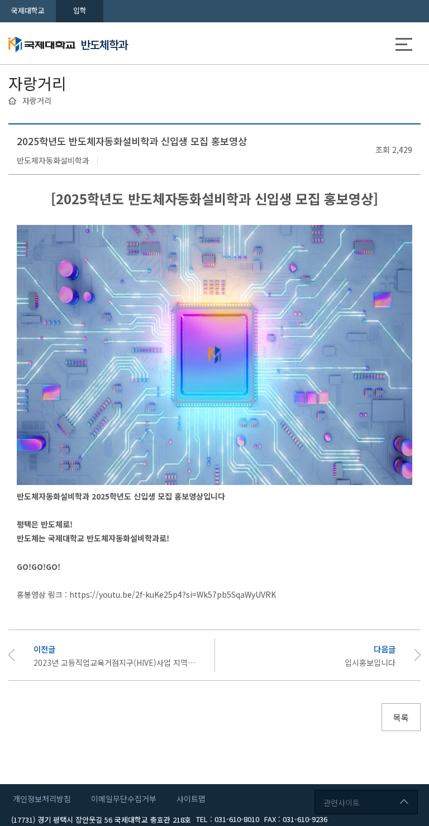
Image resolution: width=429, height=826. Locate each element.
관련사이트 (341, 802)
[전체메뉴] (403, 46)
